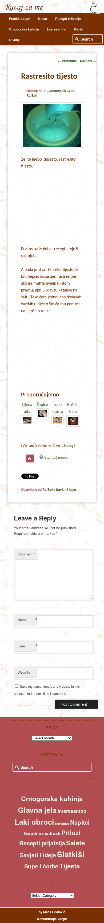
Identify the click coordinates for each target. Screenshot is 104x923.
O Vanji (14, 39)
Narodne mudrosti (42, 833)
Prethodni (67, 60)
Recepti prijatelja (68, 18)
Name (27, 620)
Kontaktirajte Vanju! (52, 918)
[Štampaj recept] (41, 457)
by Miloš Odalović (52, 911)
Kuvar (42, 18)
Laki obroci (34, 822)
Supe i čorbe (41, 866)
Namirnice (62, 823)
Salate (75, 842)
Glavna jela (37, 810)
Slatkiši (70, 854)
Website (24, 672)
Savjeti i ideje (66, 489)
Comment (26, 554)
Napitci (80, 822)
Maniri (78, 29)
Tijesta (69, 865)
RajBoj (31, 95)
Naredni (88, 60)
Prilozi (71, 832)
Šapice (42, 405)
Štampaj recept (56, 457)
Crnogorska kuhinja (24, 29)
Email (27, 646)
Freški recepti (19, 18)
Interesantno (56, 29)
